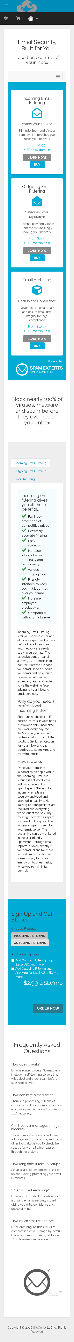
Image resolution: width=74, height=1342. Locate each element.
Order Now (48, 1008)
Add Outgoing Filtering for (35, 962)
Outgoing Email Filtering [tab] (30, 471)
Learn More (37, 157)
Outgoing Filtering (30, 943)
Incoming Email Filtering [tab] (30, 463)
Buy (37, 164)
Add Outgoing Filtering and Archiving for (36, 972)
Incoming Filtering (29, 936)
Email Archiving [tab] (24, 479)
